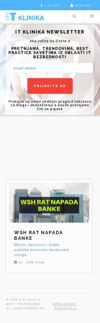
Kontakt (83, 5)
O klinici (52, 5)
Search (74, 15)
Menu (92, 15)
